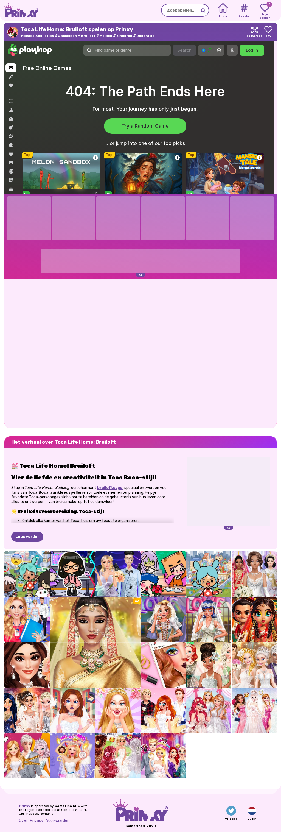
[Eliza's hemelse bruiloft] (254, 710)
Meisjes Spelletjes (37, 36)
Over (23, 820)
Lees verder (27, 536)
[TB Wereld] (163, 574)
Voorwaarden (57, 820)
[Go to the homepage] (19, 10)
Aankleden (67, 36)
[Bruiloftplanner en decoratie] (27, 619)
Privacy (36, 820)
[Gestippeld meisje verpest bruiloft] (208, 619)
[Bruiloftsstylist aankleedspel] (254, 574)
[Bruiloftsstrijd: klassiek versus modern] (254, 665)
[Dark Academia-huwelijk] (117, 574)
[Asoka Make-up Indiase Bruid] (254, 619)
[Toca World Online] (27, 574)
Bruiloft (88, 36)
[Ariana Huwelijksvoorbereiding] (27, 665)
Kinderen (124, 36)
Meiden (106, 36)
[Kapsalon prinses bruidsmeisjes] (117, 755)
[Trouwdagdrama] (27, 755)
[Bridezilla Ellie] (72, 755)
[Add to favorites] (268, 32)
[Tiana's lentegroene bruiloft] (208, 665)
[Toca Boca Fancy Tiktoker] (72, 574)
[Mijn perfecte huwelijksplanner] (72, 710)
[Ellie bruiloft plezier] (163, 755)
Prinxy (24, 806)
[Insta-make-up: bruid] (163, 665)
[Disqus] (140, 352)
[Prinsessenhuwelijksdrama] (163, 710)
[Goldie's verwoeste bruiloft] (163, 619)
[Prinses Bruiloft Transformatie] (208, 710)
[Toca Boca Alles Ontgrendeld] (208, 574)
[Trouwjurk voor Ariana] (27, 710)
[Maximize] (255, 32)
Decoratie (145, 36)
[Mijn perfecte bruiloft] (117, 710)
